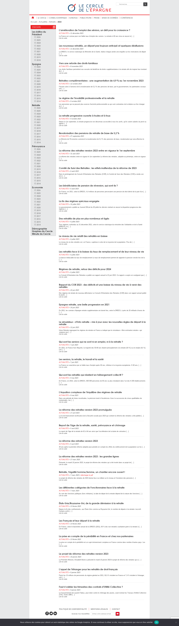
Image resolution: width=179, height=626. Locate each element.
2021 (39, 51)
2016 (39, 95)
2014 (39, 101)
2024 (39, 42)
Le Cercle (42, 18)
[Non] (176, 622)
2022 (39, 48)
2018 (39, 60)
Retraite (52, 22)
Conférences (126, 18)
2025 (39, 40)
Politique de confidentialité (73, 609)
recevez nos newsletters (81, 613)
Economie (37, 187)
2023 (39, 45)
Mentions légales (99, 609)
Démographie (39, 228)
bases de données (110, 18)
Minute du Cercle (41, 233)
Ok (156, 622)
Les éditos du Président (39, 33)
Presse (97, 18)
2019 (39, 57)
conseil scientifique (58, 18)
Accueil (34, 22)
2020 (39, 54)
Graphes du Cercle (42, 231)
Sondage (73, 18)
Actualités (43, 22)
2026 (39, 37)
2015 (39, 98)
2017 (39, 92)
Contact (116, 609)
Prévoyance (38, 146)
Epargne (36, 64)
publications (85, 18)
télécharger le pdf (87, 475)
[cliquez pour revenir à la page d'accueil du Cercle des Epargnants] (89, 11)
